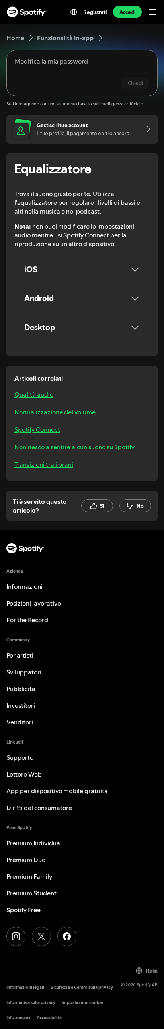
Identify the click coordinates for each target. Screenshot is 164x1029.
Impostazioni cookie (82, 1003)
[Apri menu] (153, 11)
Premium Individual (34, 843)
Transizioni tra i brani (43, 464)
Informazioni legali (25, 987)
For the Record (27, 619)
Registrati (95, 12)
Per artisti (19, 655)
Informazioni (24, 586)
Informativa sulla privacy (30, 1003)
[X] (41, 936)
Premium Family (29, 876)
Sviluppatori (23, 672)
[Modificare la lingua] (73, 12)
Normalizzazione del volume (55, 412)
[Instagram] (15, 936)
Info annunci (18, 1018)
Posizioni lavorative (33, 603)
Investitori (20, 705)
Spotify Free (23, 909)
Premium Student (31, 893)
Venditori (19, 722)
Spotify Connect (37, 429)
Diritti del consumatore (39, 807)
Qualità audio (33, 394)
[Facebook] (66, 936)
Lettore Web (24, 774)
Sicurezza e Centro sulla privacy (82, 987)
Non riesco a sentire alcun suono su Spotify (74, 447)
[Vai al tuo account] (145, 129)
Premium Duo (25, 859)
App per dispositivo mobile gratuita (57, 790)
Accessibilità (49, 1018)
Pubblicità (20, 688)
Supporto (19, 757)
